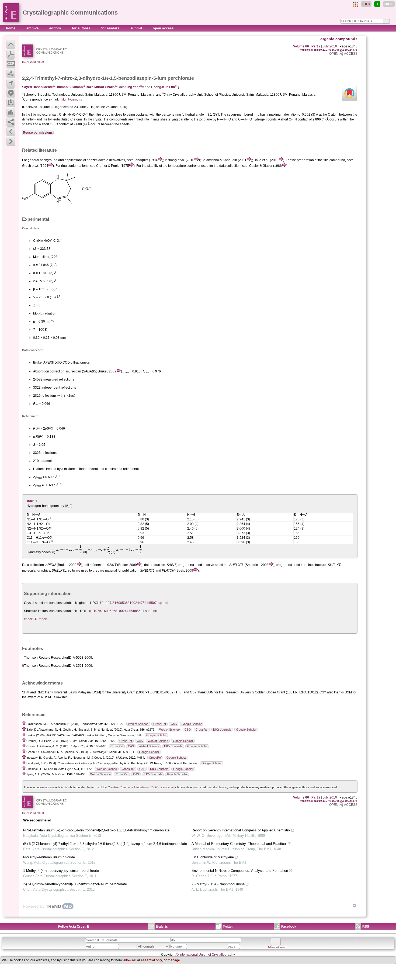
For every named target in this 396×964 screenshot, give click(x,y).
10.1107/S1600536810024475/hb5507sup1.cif (134, 603)
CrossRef (159, 723)
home (11, 28)
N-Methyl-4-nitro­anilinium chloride (49, 857)
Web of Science (138, 723)
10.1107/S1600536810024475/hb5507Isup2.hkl (122, 611)
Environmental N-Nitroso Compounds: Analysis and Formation (240, 871)
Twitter (228, 926)
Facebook (288, 926)
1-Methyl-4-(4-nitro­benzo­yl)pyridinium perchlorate (61, 871)
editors (55, 28)
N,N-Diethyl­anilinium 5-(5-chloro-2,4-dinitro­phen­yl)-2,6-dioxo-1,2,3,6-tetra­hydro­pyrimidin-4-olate (96, 830)
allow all (129, 960)
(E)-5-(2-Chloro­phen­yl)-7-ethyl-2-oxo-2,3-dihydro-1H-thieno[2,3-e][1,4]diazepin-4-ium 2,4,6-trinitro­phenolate (105, 844)
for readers (110, 28)
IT (377, 4)
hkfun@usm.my (71, 99)
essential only (151, 960)
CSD (188, 729)
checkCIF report (35, 619)
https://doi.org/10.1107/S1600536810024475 (328, 49)
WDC (388, 4)
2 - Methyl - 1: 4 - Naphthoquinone (218, 884)
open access (163, 28)
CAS (174, 723)
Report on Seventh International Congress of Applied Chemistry (241, 830)
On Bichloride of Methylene (213, 857)
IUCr (366, 4)
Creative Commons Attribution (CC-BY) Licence (139, 787)
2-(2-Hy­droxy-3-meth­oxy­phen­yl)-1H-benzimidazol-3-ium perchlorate (75, 884)
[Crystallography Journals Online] (355, 4)
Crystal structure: (36, 603)
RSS (365, 926)
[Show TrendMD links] (354, 905)
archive (33, 28)
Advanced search (277, 947)
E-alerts (162, 926)
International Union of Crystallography (207, 954)
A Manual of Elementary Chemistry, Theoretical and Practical (239, 844)
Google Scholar (192, 723)
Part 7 (316, 46)
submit (136, 28)
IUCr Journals (222, 729)
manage (174, 960)
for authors (81, 28)
